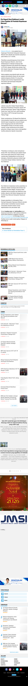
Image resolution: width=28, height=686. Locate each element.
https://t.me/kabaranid (7, 216)
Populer (20, 2)
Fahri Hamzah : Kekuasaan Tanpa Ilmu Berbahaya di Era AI (10, 324)
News (13, 224)
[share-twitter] (6, 6)
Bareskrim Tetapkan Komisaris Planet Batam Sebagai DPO (9, 333)
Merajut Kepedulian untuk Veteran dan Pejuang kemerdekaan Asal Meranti (10, 316)
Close (14, 674)
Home (2, 16)
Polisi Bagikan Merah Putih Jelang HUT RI (10, 378)
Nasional (3, 663)
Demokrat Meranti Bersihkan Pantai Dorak (8, 387)
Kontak (18, 672)
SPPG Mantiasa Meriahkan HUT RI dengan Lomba (10, 369)
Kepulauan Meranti (6, 224)
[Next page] (20, 471)
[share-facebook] (3, 6)
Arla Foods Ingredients (21, 449)
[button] (26, 11)
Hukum (6, 597)
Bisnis (5, 600)
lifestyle (3, 664)
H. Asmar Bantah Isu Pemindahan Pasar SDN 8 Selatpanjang (14, 230)
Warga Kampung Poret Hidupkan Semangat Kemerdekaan (9, 360)
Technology (17, 663)
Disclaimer (22, 672)
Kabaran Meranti (5, 51)
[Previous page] (8, 471)
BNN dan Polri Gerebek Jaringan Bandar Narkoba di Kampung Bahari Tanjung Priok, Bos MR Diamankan (9, 397)
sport (15, 664)
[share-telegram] (13, 6)
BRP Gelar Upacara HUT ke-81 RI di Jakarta (9, 351)
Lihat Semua (14, 405)
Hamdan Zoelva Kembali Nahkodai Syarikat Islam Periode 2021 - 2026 (9, 636)
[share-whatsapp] (10, 6)
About (5, 672)
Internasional (4, 661)
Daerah (6, 593)
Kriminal (16, 661)
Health (2, 659)
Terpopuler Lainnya (14, 652)
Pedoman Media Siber (11, 672)
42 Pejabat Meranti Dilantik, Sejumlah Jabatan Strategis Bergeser (8, 343)
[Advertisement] (14, 142)
